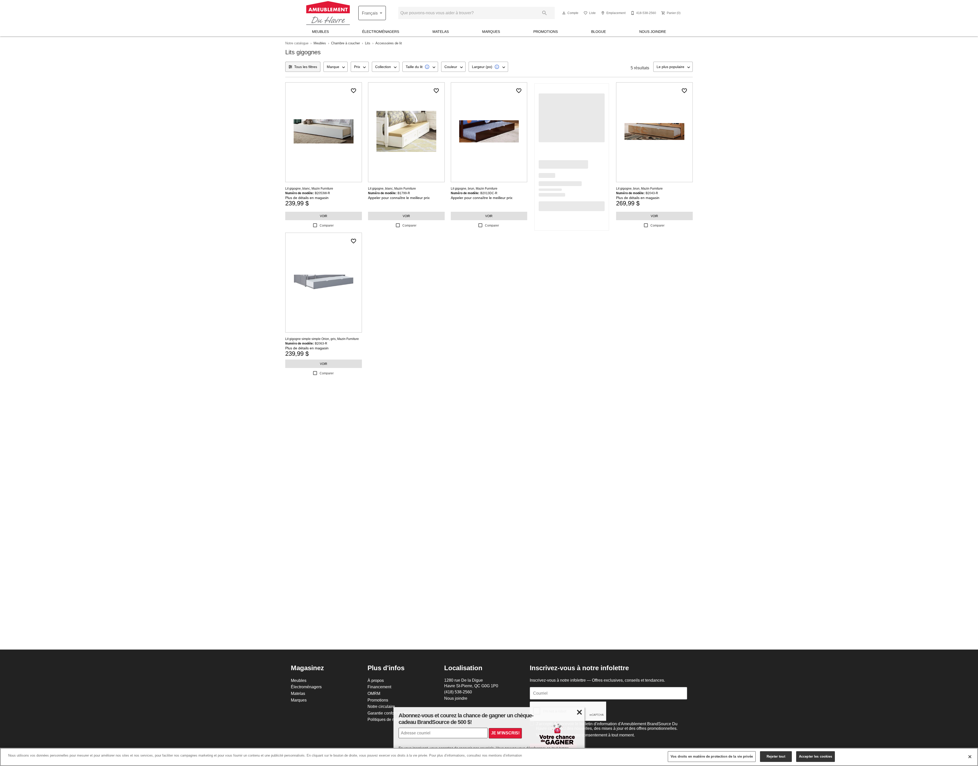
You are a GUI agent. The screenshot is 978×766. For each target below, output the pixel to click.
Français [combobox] (370, 13)
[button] (564, 13)
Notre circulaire (381, 706)
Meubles (320, 32)
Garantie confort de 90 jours (392, 713)
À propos (376, 680)
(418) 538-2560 (458, 692)
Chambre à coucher (345, 43)
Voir (323, 216)
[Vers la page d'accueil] (328, 13)
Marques (491, 32)
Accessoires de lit (388, 43)
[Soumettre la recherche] (544, 13)
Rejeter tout (776, 756)
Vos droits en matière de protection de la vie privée (712, 756)
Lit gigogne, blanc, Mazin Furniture (309, 188)
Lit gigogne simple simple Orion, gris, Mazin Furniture (322, 339)
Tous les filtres (305, 67)
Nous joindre (652, 32)
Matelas (440, 32)
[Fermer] (969, 756)
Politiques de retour (385, 719)
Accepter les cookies (815, 756)
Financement (379, 686)
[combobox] (335, 67)
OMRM (374, 693)
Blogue (598, 32)
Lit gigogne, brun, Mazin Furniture (474, 188)
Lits (367, 43)
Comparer (327, 225)
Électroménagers (380, 32)
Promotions (545, 32)
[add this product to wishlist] (353, 91)
